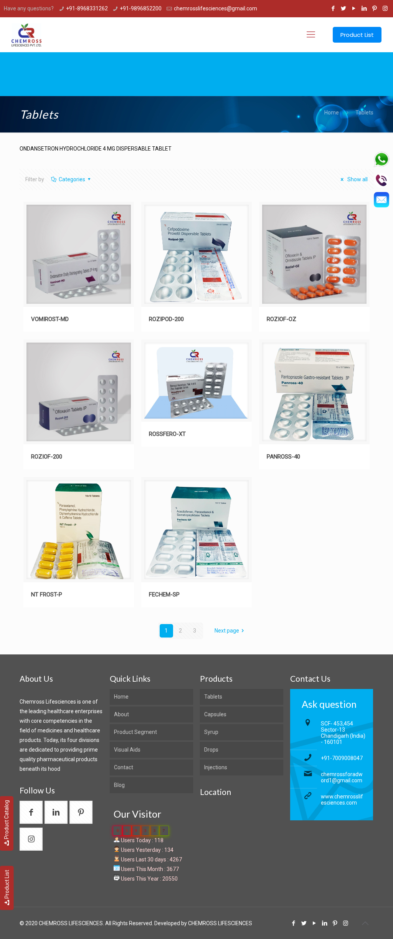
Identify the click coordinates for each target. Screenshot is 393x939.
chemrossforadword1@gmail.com (342, 777)
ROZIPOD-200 (166, 319)
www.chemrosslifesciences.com (342, 799)
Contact (123, 767)
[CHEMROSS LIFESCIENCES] (26, 34)
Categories (72, 179)
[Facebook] (333, 8)
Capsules (215, 714)
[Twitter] (344, 8)
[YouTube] (354, 8)
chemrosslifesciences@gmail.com (215, 8)
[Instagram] (385, 8)
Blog (119, 785)
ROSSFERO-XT (167, 434)
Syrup (211, 732)
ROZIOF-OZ (281, 319)
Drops (211, 750)
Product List (7, 884)
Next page (227, 631)
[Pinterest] (375, 8)
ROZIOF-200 (46, 456)
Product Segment (135, 732)
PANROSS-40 (283, 456)
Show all (357, 179)
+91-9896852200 (141, 8)
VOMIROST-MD (50, 319)
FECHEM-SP (164, 594)
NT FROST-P (46, 594)
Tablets (364, 112)
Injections (215, 767)
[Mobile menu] (310, 34)
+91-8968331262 (87, 8)
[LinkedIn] (364, 8)
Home (331, 112)
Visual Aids (127, 750)
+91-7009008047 (342, 758)
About (121, 714)
